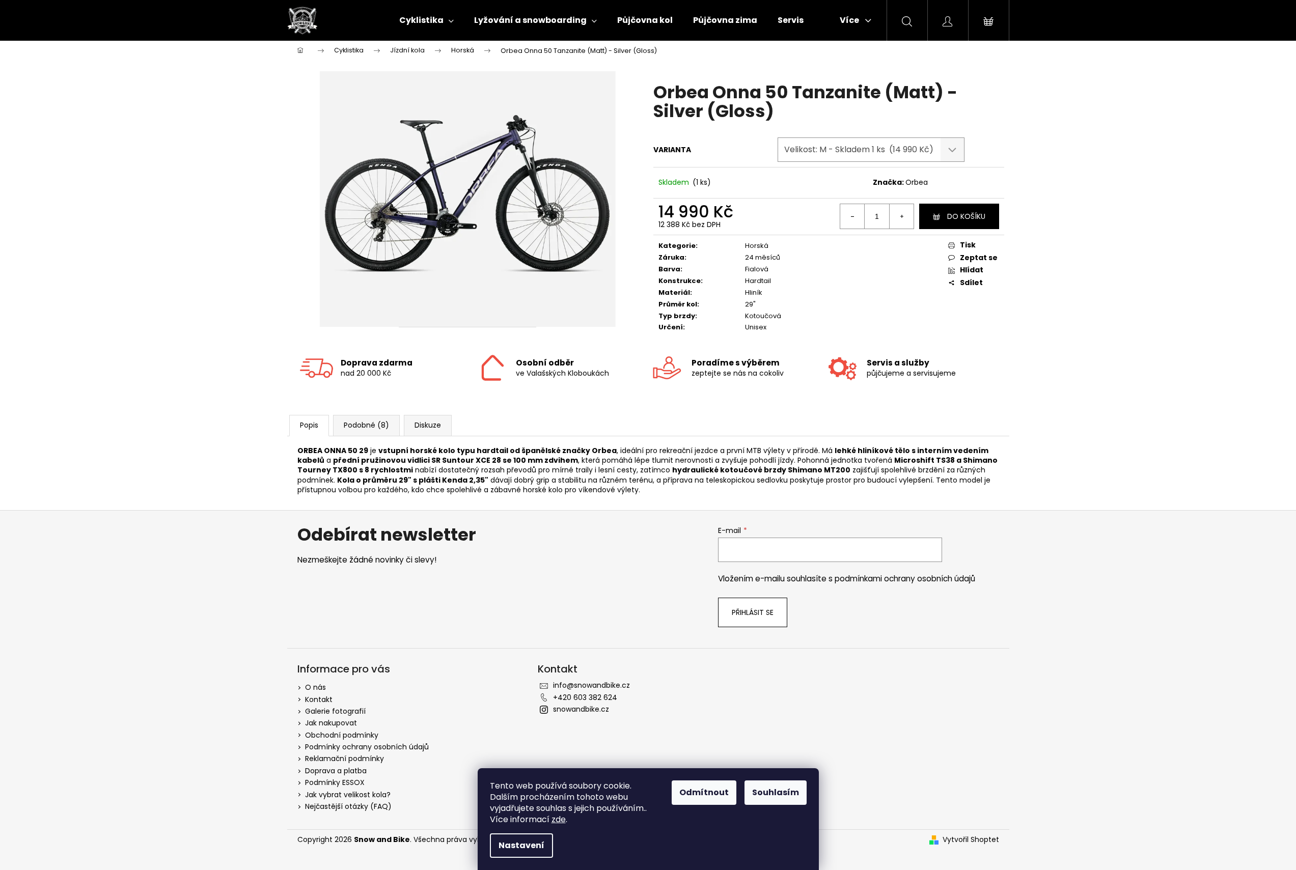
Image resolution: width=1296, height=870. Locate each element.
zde (559, 819)
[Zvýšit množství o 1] (901, 216)
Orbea (916, 182)
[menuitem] (426, 20)
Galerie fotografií (335, 711)
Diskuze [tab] (428, 425)
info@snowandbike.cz (591, 685)
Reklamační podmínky (344, 758)
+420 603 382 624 (585, 697)
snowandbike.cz (581, 709)
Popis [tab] (309, 425)
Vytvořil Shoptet (971, 840)
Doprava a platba (336, 771)
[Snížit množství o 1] (852, 216)
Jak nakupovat (331, 723)
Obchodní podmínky (341, 735)
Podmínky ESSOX (335, 782)
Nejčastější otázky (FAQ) (348, 806)
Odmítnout (704, 792)
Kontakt (319, 699)
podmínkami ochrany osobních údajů (905, 578)
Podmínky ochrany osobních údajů (367, 747)
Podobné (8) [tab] (366, 425)
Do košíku (966, 216)
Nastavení (521, 845)
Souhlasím (775, 792)
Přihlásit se (753, 612)
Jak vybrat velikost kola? (348, 795)
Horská (756, 245)
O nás (315, 687)
